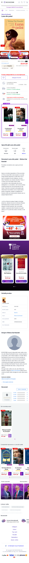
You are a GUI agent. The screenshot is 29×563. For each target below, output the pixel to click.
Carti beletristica (5, 506)
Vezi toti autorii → (24, 481)
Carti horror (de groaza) (15, 510)
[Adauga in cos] (11, 134)
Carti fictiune (4, 510)
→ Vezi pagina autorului (7, 382)
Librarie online (2, 10)
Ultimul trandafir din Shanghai (8, 378)
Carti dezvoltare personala (17, 506)
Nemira (24, 153)
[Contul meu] (19, 2)
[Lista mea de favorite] (24, 2)
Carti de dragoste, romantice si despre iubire (11, 513)
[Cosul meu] (27, 2)
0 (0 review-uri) (5, 63)
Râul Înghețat (7, 273)
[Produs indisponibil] (9, 435)
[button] (26, 121)
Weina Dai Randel (6, 14)
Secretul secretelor (21, 273)
